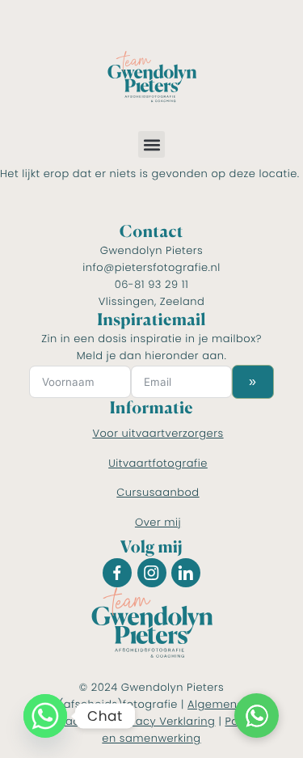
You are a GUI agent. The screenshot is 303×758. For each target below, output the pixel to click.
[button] (151, 144)
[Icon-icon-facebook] (117, 572)
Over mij (158, 522)
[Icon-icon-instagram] (151, 572)
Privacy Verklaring (165, 721)
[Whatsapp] (45, 716)
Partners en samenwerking (186, 730)
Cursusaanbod (157, 492)
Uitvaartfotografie (158, 463)
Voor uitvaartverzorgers (157, 433)
